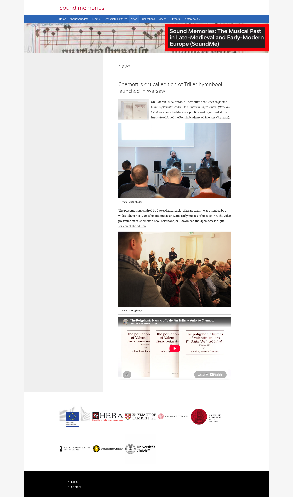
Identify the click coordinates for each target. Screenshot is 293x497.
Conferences (191, 19)
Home (62, 19)
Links (74, 481)
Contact (76, 487)
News (134, 19)
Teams (96, 19)
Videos (163, 19)
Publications (148, 19)
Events (176, 19)
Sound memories (82, 7)
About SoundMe (79, 19)
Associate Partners (116, 19)
